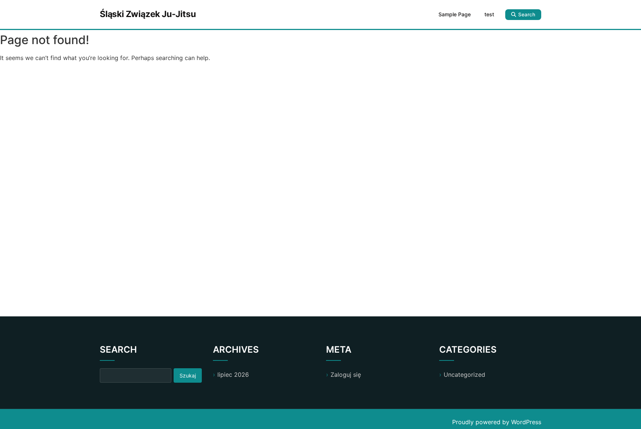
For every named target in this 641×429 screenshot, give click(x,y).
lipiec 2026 (233, 374)
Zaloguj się (346, 374)
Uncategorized (464, 374)
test (489, 14)
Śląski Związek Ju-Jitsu (147, 14)
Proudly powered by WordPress (496, 422)
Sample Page (454, 14)
